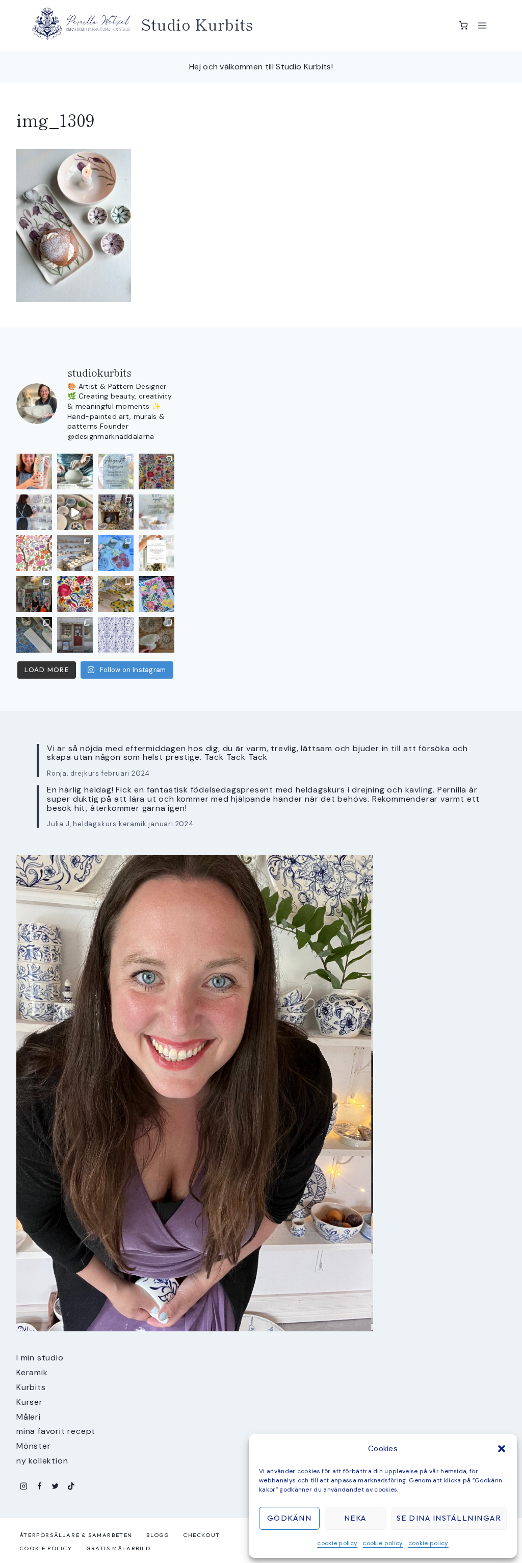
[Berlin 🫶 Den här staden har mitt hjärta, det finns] (34, 594)
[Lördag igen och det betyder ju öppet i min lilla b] (34, 512)
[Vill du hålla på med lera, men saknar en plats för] (156, 553)
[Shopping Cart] (463, 25)
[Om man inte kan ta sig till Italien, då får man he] (116, 553)
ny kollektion (42, 1460)
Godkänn (289, 1518)
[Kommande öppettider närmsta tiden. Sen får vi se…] (156, 512)
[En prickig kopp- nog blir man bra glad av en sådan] (34, 471)
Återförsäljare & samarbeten (76, 1535)
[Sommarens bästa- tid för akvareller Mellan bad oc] (75, 594)
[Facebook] (39, 1486)
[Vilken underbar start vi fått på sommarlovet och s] (116, 635)
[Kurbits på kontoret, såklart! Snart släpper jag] (34, 635)
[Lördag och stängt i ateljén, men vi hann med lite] (116, 594)
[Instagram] (23, 1486)
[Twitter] (55, 1486)
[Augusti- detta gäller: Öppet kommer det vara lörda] (116, 471)
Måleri (28, 1416)
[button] (502, 1449)
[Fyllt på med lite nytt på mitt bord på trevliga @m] (116, 512)
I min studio (40, 1357)
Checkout (201, 1535)
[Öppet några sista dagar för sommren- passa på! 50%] (75, 635)
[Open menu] (482, 25)
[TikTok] (71, 1486)
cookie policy (337, 1543)
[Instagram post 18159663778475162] (75, 512)
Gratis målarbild (118, 1548)
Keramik (32, 1372)
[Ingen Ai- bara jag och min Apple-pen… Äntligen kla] (34, 553)
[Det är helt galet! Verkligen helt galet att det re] (75, 553)
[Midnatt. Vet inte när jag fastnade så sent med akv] (156, 594)
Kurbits (31, 1387)
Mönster (33, 1446)
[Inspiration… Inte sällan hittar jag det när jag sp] (156, 635)
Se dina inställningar (449, 1518)
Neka (355, 1518)
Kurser (29, 1402)
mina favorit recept (55, 1431)
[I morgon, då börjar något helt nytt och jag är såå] (156, 471)
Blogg (157, 1535)
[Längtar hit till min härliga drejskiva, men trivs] (75, 471)
